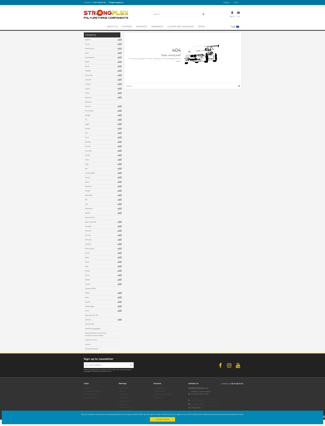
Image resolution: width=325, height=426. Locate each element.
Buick (87, 66)
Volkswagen (89, 306)
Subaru (88, 280)
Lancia (87, 177)
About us (88, 388)
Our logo (123, 404)
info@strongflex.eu (198, 404)
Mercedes (88, 195)
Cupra (87, 89)
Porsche (88, 240)
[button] (234, 26)
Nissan (87, 213)
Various (88, 344)
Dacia (87, 93)
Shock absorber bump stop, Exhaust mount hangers (95, 334)
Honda (87, 146)
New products (90, 394)
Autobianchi (89, 57)
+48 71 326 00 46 (197, 400)
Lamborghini (90, 173)
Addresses (159, 398)
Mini (86, 204)
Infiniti (87, 155)
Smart (87, 275)
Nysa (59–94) (90, 217)
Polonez (88, 231)
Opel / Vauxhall (90, 222)
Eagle (87, 124)
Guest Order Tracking (163, 394)
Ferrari (87, 129)
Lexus (87, 182)
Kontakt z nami (126, 410)
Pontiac (88, 235)
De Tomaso (89, 111)
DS (86, 120)
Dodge (87, 115)
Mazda (87, 191)
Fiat (86, 133)
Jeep (87, 164)
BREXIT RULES (125, 401)
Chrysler (88, 80)
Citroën (88, 84)
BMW (87, 62)
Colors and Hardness (93, 391)
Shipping (123, 388)
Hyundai (88, 151)
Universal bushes (91, 349)
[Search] (203, 14)
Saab (87, 257)
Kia (86, 169)
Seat (86, 266)
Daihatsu (88, 102)
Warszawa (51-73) (91, 315)
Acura (87, 44)
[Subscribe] (131, 365)
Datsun (88, 106)
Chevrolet (89, 75)
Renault (88, 244)
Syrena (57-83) (90, 289)
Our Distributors (91, 398)
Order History (160, 391)
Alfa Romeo (89, 49)
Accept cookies (162, 419)
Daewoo (88, 97)
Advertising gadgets (92, 328)
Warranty (123, 398)
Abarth (87, 40)
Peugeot (88, 226)
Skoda (87, 271)
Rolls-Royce (89, 249)
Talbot (87, 293)
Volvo (87, 311)
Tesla (87, 297)
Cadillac (88, 71)
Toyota (87, 302)
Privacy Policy (125, 407)
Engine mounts (91, 340)
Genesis (88, 142)
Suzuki (87, 284)
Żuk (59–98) (89, 324)
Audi (87, 53)
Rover (87, 253)
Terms (122, 391)
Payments (124, 394)
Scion (87, 262)
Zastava (88, 320)
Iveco (87, 160)
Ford (87, 137)
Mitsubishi (89, 209)
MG (86, 200)
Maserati (88, 186)
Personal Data (160, 388)
